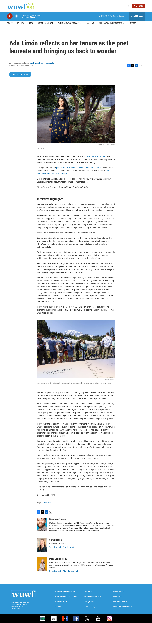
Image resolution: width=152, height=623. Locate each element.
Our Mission (117, 597)
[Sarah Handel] (42, 545)
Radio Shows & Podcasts (69, 23)
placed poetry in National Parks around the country (78, 167)
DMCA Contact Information (122, 607)
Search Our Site (118, 592)
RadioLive (89, 23)
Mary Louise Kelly (47, 63)
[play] (10, 16)
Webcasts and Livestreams (111, 23)
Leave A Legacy (89, 607)
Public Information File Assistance (66, 597)
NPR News (48, 503)
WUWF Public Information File (65, 592)
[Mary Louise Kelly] (42, 564)
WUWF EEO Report (61, 602)
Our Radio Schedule (120, 602)
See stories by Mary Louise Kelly (64, 571)
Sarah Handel (35, 63)
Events (20, 23)
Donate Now (88, 592)
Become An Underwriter (92, 597)
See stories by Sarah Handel (62, 547)
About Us (58, 607)
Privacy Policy (88, 602)
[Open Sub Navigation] (14, 23)
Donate (139, 6)
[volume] (16, 16)
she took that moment (97, 156)
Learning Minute (45, 23)
